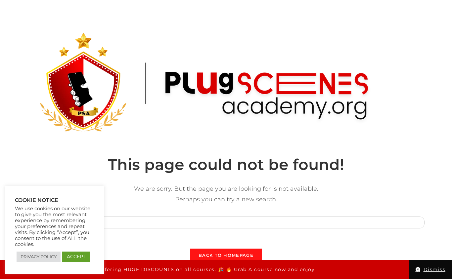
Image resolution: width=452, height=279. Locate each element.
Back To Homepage (226, 255)
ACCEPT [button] (76, 256)
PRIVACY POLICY (39, 256)
